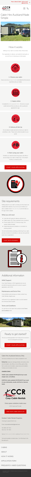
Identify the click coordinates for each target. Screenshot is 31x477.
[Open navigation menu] (24, 8)
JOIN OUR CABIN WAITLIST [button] (15, 411)
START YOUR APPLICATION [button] (15, 167)
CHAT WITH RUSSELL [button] (11, 240)
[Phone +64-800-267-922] (27, 8)
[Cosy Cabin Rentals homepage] (12, 8)
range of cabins (13, 80)
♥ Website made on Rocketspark (16, 471)
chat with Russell (16, 208)
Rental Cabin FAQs (24, 434)
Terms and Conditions (11, 434)
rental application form (14, 104)
